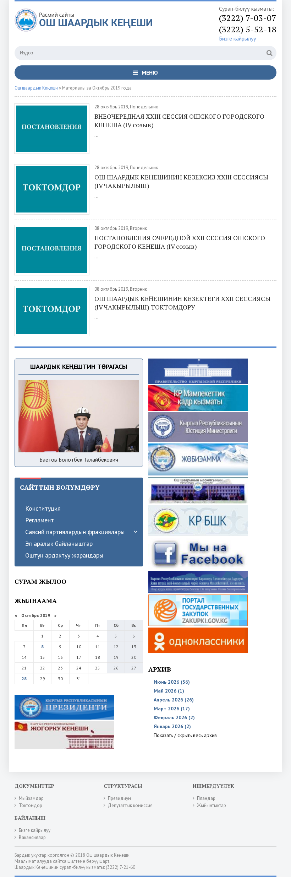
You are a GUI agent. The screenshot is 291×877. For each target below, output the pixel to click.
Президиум (119, 798)
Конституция (43, 508)
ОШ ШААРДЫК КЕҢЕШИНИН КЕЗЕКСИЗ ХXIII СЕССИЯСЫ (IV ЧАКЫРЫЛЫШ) (181, 181)
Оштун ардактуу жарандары (64, 555)
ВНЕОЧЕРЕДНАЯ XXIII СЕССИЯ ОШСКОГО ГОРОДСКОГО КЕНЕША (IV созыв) (179, 120)
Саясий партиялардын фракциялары (75, 532)
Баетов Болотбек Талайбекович (78, 459)
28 (24, 678)
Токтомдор (30, 805)
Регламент (39, 520)
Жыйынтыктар (211, 805)
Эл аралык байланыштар (59, 543)
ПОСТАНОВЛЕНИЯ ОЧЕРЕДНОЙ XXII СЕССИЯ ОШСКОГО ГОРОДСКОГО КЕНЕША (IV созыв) (179, 242)
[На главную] (86, 24)
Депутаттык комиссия (130, 805)
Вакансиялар (32, 837)
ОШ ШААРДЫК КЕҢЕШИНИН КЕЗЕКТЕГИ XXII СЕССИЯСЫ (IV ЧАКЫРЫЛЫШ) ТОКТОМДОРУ (182, 302)
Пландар (206, 798)
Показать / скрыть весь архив (185, 735)
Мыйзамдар (31, 798)
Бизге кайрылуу (237, 38)
